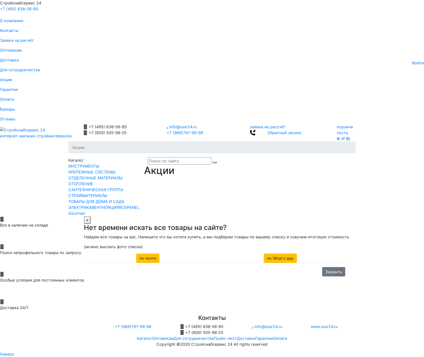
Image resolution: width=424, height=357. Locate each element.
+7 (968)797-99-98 (185, 132)
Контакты (9, 30)
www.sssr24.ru (324, 326)
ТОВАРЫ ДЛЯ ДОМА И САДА (96, 201)
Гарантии (9, 89)
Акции (6, 79)
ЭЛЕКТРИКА (80, 207)
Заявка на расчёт (17, 40)
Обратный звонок (284, 132)
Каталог (144, 338)
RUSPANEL (129, 207)
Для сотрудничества (20, 69)
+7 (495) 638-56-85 (19, 8)
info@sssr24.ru (182, 126)
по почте (147, 258)
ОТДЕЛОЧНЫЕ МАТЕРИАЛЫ (95, 177)
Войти (418, 62)
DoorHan (76, 213)
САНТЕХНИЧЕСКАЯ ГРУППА (95, 189)
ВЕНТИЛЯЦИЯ (105, 207)
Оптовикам (11, 50)
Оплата (7, 99)
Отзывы (7, 118)
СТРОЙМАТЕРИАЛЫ (87, 195)
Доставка (9, 59)
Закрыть (333, 271)
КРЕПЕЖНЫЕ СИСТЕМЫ (92, 172)
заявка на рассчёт (268, 126)
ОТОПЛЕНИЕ (80, 183)
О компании (11, 20)
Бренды (7, 109)
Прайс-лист (225, 338)
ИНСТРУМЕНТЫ (83, 166)
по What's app (280, 258)
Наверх (7, 354)
